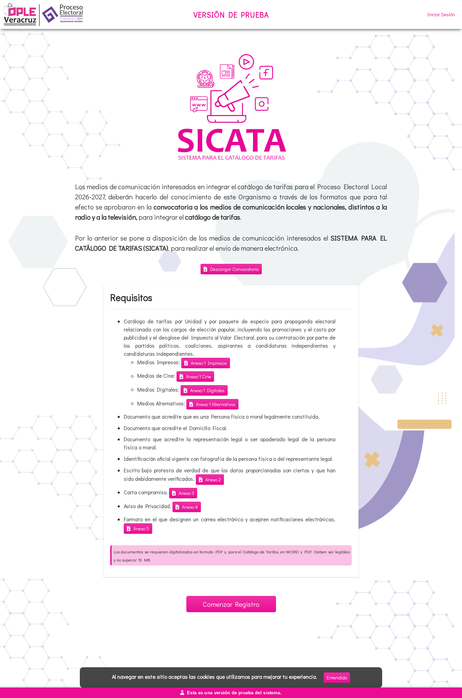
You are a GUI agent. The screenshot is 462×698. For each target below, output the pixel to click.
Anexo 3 (186, 493)
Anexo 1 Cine (198, 376)
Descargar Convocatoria (234, 269)
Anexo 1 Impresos (209, 363)
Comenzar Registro (231, 604)
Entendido (337, 677)
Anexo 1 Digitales (207, 390)
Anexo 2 (213, 479)
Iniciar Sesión (441, 14)
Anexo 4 (190, 507)
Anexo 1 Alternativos (215, 404)
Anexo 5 (141, 528)
